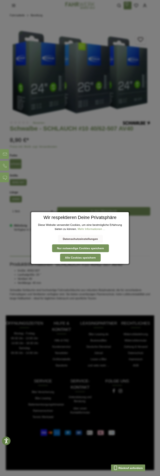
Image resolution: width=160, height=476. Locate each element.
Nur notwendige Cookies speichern (80, 248)
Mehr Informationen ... (91, 228)
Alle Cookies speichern (80, 257)
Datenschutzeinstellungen (80, 238)
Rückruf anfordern (130, 468)
